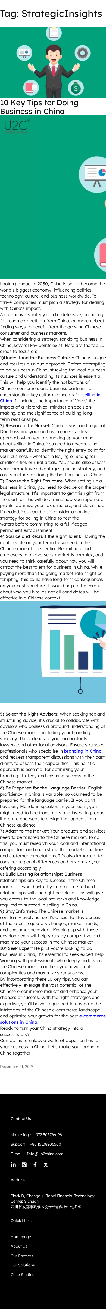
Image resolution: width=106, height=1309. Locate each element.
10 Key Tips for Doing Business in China (39, 107)
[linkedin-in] (13, 1164)
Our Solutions (23, 1265)
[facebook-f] (35, 1164)
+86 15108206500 (45, 1144)
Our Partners (22, 1255)
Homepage (21, 1236)
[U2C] (12, 9)
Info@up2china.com (45, 1153)
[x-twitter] (46, 1164)
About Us (19, 1246)
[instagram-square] (24, 1164)
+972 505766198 (48, 1134)
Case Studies (22, 1274)
